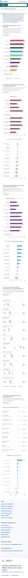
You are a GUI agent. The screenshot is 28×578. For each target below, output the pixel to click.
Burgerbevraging (5, 532)
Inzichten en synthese (6, 508)
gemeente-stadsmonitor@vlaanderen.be (13, 551)
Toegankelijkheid (14, 575)
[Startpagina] (1, 1)
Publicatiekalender (5, 530)
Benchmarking (4, 534)
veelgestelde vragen (17, 544)
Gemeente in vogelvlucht (7, 504)
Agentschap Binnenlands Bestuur (16, 572)
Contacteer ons (23, 1)
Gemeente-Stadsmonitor (6, 1)
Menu (3, 5)
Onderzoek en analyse (6, 518)
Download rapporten (6, 511)
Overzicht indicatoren (6, 527)
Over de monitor (5, 525)
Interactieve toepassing (7, 506)
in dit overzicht (7, 18)
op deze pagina (17, 19)
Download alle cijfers (6, 513)
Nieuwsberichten (5, 537)
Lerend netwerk (5, 515)
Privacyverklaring (5, 575)
